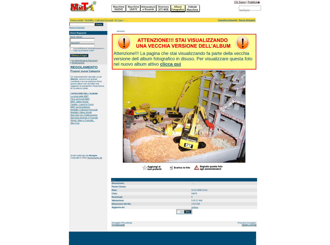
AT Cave (119, 20)
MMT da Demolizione (80, 107)
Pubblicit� (254, 2)
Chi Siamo (240, 2)
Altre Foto (74, 123)
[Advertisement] (82, 139)
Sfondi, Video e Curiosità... (82, 120)
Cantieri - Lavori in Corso (82, 104)
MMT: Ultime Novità (79, 101)
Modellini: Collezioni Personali (83, 110)
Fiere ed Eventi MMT (80, 99)
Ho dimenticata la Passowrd (84, 60)
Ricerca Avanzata (77, 27)
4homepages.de (94, 158)
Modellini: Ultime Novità (81, 112)
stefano (194, 207)
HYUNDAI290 (118, 225)
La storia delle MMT (79, 96)
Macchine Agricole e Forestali (84, 118)
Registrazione (78, 63)
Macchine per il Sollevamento (83, 115)
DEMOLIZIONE (249, 225)
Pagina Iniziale (76, 20)
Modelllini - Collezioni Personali (99, 20)
